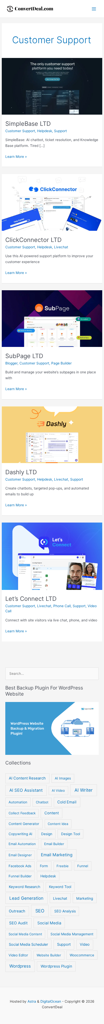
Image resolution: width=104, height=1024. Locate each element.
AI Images (63, 778)
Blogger (11, 363)
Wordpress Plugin (56, 966)
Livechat (61, 247)
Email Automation (22, 844)
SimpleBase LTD (28, 123)
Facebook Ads (20, 866)
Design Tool (70, 834)
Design (46, 834)
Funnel (82, 866)
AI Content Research (27, 778)
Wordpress (20, 966)
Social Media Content (25, 934)
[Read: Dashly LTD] (52, 434)
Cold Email (66, 802)
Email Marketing (56, 854)
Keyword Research (24, 886)
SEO (39, 910)
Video (85, 944)
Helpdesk (44, 131)
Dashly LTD (21, 472)
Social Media (49, 923)
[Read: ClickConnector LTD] (52, 202)
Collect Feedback (22, 813)
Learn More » (16, 157)
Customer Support (20, 131)
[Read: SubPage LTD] (52, 318)
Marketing (84, 898)
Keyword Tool (60, 886)
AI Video (58, 790)
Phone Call (62, 606)
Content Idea (58, 824)
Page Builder (61, 363)
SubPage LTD (24, 356)
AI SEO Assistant (26, 790)
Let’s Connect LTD (31, 598)
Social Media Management (71, 934)
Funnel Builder (20, 876)
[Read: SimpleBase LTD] (52, 86)
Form (44, 866)
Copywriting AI (20, 834)
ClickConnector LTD (33, 239)
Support (60, 131)
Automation (18, 802)
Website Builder (49, 955)
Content (51, 813)
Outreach (17, 911)
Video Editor (18, 955)
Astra (32, 1001)
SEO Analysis (65, 911)
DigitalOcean (50, 1001)
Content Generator (24, 824)
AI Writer (83, 790)
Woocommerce (82, 955)
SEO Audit (18, 923)
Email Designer (20, 855)
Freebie (63, 866)
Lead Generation (26, 898)
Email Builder (54, 844)
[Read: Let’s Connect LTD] (52, 556)
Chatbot (42, 802)
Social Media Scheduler (28, 944)
